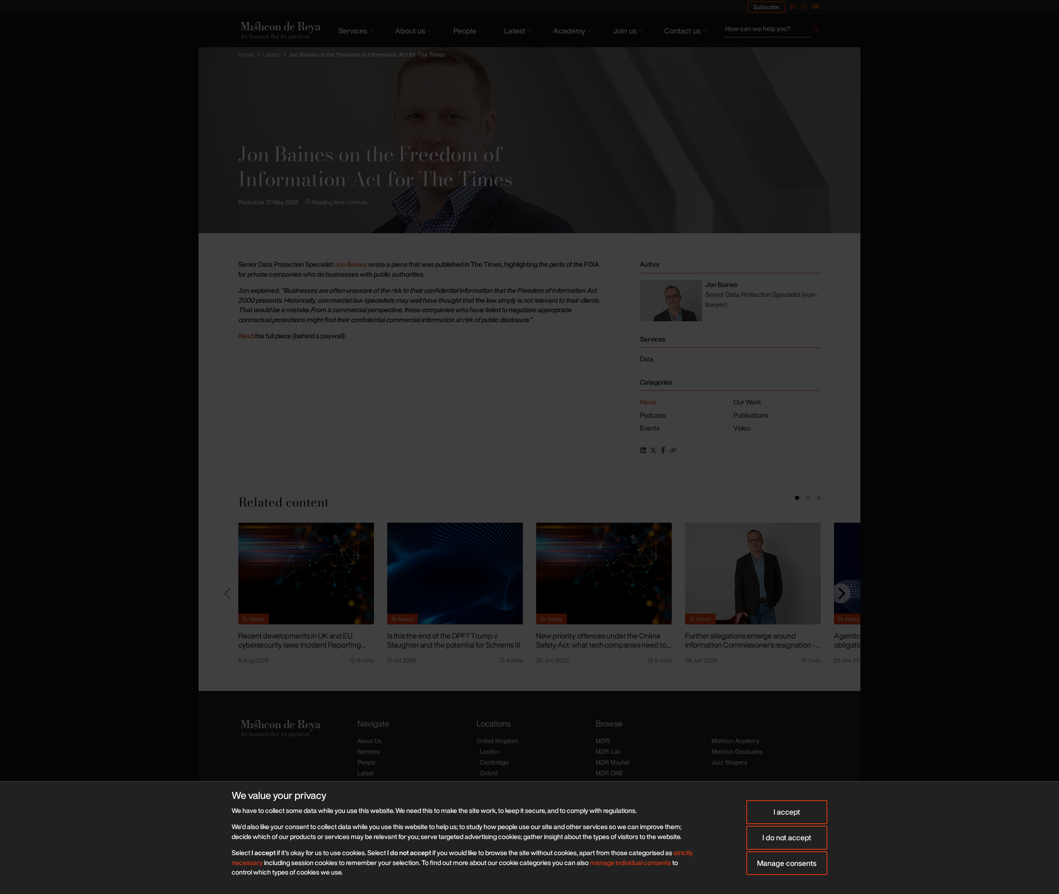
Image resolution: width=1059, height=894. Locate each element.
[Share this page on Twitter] (653, 450)
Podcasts (653, 415)
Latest (514, 30)
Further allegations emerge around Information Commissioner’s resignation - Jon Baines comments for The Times (750, 645)
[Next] (841, 593)
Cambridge (494, 762)
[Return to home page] (279, 30)
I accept (787, 811)
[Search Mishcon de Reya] (772, 30)
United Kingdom (497, 740)
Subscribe (766, 6)
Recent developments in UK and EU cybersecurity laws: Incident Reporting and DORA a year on (299, 645)
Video (741, 428)
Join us (625, 30)
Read (246, 336)
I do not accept (786, 837)
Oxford (489, 773)
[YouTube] (816, 7)
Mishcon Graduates (737, 751)
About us (410, 30)
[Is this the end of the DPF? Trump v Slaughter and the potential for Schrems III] (455, 573)
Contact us (682, 30)
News (648, 402)
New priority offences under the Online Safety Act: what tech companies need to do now (601, 645)
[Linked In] (793, 7)
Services (352, 30)
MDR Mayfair (613, 762)
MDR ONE (609, 773)
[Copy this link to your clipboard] (673, 450)
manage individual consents (630, 863)
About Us (369, 740)
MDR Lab (608, 751)
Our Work (747, 402)
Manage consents (787, 863)
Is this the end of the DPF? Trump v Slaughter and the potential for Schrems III (453, 640)
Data (646, 359)
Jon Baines (351, 264)
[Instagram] (805, 7)
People (465, 30)
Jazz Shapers (729, 762)
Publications (750, 415)
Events (649, 428)
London (490, 751)
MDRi (603, 740)
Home (246, 54)
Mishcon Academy (736, 740)
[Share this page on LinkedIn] (643, 450)
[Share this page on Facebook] (663, 450)
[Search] (816, 31)
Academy (569, 30)
